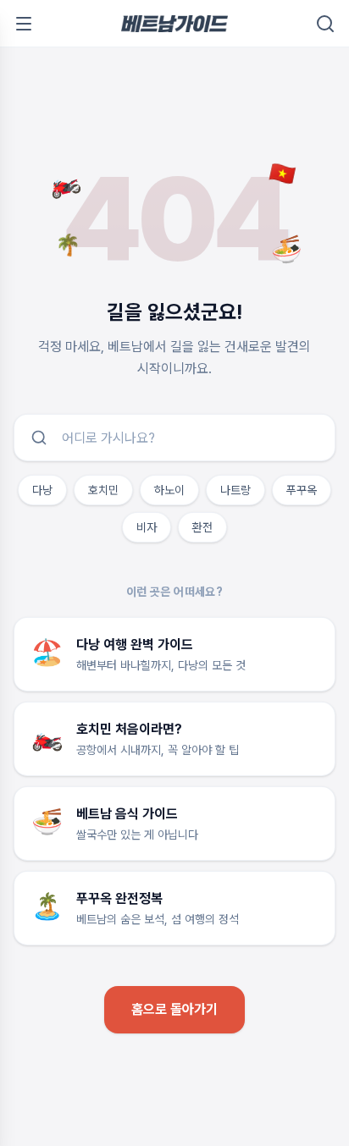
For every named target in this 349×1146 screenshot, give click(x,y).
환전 (202, 527)
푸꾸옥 (301, 490)
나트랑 (235, 490)
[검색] (325, 24)
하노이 (169, 490)
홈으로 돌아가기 (174, 1009)
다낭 (42, 490)
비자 (146, 527)
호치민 (103, 490)
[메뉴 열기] (24, 24)
